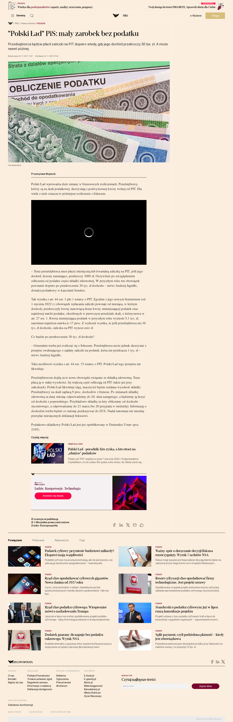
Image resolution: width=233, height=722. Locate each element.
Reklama (61, 675)
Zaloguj (215, 15)
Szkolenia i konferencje (20, 705)
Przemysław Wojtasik (43, 174)
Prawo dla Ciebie (75, 444)
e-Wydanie (196, 15)
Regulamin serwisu (37, 682)
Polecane (38, 540)
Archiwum (61, 686)
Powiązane (15, 540)
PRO (125, 15)
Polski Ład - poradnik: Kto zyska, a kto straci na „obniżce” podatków (102, 451)
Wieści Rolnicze (92, 692)
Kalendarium (35, 712)
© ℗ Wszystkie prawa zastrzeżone (50, 522)
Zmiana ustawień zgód (39, 679)
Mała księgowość (93, 686)
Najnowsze (62, 540)
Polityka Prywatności (38, 675)
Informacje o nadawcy (39, 686)
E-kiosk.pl (89, 675)
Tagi (82, 540)
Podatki (41, 23)
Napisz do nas (15, 682)
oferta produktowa (60, 712)
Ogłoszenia (62, 679)
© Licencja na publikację (45, 519)
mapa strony (14, 712)
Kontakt (12, 679)
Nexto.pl (88, 682)
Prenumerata (63, 682)
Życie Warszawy (92, 696)
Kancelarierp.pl (92, 689)
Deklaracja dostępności (39, 689)
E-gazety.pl (90, 679)
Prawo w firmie (28, 23)
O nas (11, 675)
